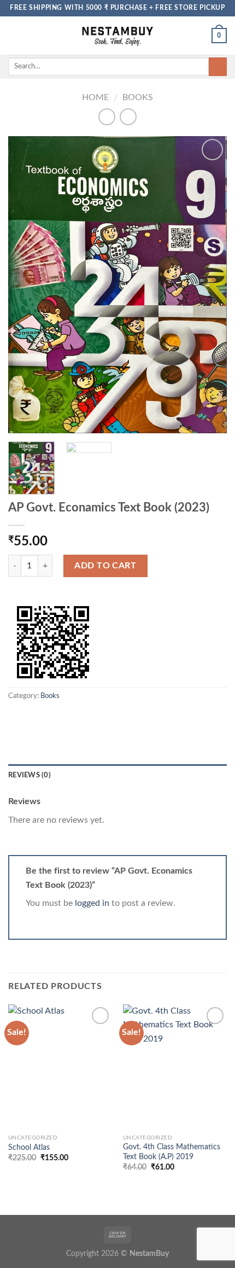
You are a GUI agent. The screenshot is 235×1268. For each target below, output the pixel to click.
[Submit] (218, 66)
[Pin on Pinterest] (68, 718)
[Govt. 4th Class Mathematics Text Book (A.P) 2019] (175, 1066)
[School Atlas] (60, 1066)
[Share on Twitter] (41, 718)
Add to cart (105, 565)
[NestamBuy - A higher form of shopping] (117, 35)
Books (137, 97)
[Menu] (14, 35)
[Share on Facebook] (28, 718)
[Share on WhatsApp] (14, 718)
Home (95, 97)
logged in (92, 903)
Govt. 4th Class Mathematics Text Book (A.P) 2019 (171, 1152)
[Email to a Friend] (54, 718)
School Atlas (29, 1147)
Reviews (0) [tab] (29, 775)
